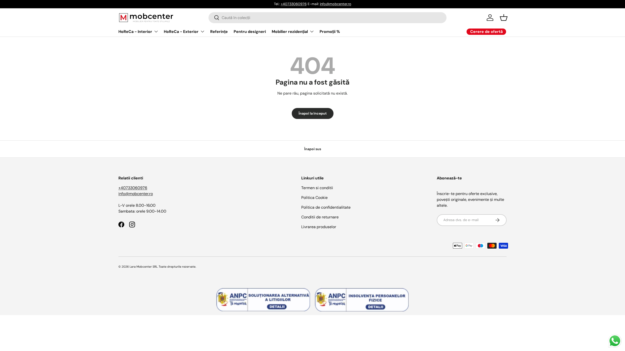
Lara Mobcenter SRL (143, 267)
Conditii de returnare (320, 217)
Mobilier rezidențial (290, 31)
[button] (503, 17)
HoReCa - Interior (135, 31)
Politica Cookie (314, 197)
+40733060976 (294, 4)
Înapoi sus (312, 149)
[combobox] (327, 17)
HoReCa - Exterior (181, 31)
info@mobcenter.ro (335, 4)
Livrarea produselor (318, 226)
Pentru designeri (250, 31)
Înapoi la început (313, 113)
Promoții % (330, 31)
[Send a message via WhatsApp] (615, 341)
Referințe (219, 31)
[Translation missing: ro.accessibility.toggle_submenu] (156, 31)
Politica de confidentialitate (326, 207)
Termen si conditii (317, 187)
